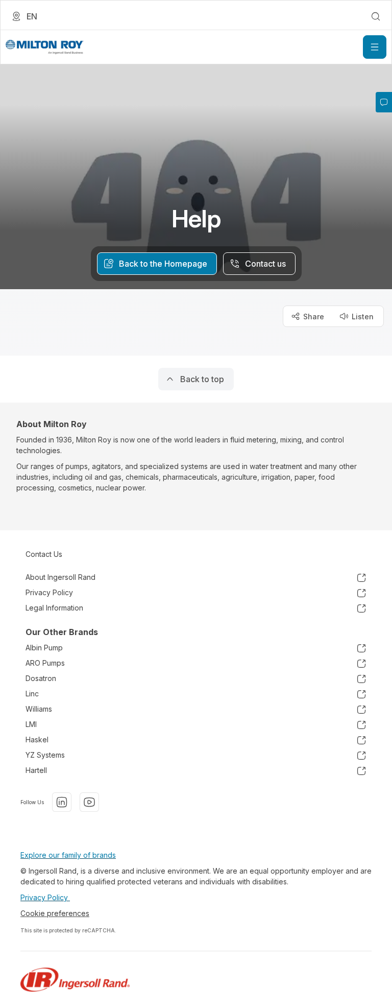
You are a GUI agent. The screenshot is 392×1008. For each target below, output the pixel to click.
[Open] (374, 47)
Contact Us (44, 554)
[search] (375, 16)
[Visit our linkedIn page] (61, 802)
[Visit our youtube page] (89, 802)
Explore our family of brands (68, 855)
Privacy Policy (45, 897)
